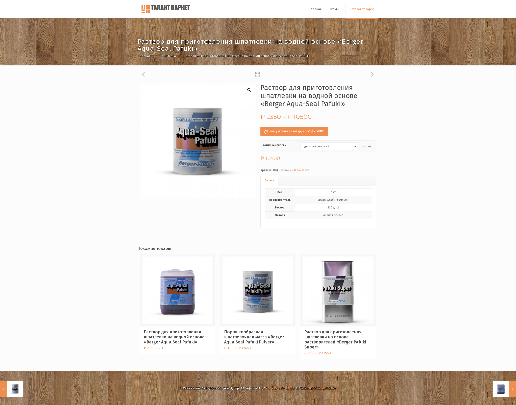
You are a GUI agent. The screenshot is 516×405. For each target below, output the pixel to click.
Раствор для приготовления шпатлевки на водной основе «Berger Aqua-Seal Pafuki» (174, 337)
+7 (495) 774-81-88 (280, 388)
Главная (144, 56)
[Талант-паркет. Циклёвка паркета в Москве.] (166, 9)
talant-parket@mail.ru (318, 388)
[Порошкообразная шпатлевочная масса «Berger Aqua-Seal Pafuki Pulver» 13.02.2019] (11, 389)
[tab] (269, 180)
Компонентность (274, 145)
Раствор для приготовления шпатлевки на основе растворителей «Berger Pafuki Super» (335, 339)
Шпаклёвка (167, 56)
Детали (269, 180)
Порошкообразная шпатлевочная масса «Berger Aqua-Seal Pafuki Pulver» (254, 337)
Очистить (366, 146)
